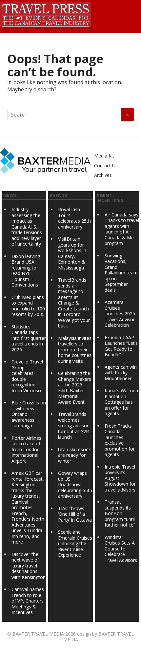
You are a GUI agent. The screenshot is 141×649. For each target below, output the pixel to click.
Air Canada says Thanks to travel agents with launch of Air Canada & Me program (122, 229)
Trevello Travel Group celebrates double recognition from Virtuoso (27, 376)
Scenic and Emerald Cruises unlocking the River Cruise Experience (75, 543)
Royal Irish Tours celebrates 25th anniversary (74, 218)
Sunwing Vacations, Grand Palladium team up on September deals (121, 272)
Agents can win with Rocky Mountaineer (121, 372)
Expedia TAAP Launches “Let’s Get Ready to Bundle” (121, 346)
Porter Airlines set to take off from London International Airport (26, 449)
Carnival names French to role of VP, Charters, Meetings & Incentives (28, 600)
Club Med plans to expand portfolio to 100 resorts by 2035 (28, 306)
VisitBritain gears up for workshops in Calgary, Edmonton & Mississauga (72, 253)
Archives (103, 175)
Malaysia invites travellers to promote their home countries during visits (74, 349)
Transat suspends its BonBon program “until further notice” (120, 513)
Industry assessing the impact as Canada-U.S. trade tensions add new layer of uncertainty (26, 226)
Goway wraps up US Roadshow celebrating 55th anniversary (75, 484)
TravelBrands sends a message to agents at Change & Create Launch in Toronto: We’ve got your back (74, 303)
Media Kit (104, 156)
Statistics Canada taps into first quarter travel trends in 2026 (28, 338)
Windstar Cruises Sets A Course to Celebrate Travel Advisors (121, 548)
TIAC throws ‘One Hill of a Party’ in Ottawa (75, 514)
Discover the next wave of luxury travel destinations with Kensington (28, 565)
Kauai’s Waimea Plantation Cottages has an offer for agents (121, 402)
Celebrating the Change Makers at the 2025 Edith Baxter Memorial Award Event (74, 387)
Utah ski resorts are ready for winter (74, 455)
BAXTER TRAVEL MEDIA (38, 634)
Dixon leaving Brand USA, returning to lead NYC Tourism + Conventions (25, 270)
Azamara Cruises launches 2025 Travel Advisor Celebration (120, 313)
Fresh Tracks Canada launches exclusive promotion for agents (120, 440)
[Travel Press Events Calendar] (45, 13)
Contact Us (106, 165)
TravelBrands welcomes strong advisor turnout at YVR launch (73, 425)
